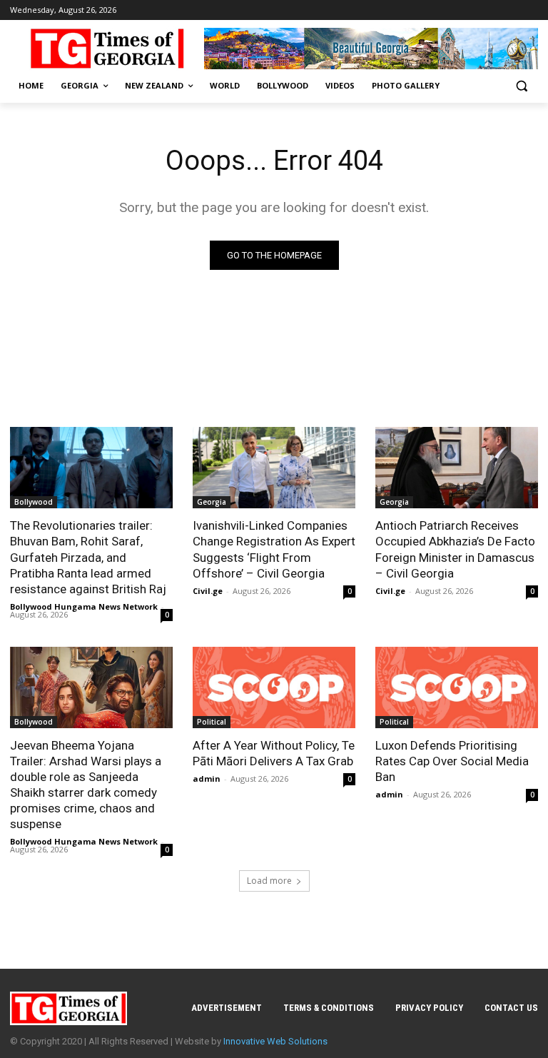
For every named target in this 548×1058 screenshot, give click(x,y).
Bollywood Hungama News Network (84, 606)
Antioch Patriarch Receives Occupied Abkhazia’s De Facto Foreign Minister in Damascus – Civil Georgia (455, 549)
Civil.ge (208, 590)
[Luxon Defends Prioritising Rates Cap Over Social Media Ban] (456, 687)
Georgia (211, 502)
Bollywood (33, 502)
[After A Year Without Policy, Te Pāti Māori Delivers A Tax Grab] (274, 687)
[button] (521, 86)
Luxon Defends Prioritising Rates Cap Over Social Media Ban (452, 761)
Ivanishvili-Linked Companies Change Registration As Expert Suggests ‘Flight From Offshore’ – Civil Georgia (274, 549)
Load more (269, 881)
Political (211, 722)
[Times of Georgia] (107, 48)
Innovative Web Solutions (275, 1041)
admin (206, 778)
